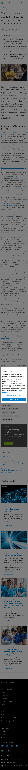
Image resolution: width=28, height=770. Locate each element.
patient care (11, 218)
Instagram (7, 746)
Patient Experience (7, 419)
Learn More (7, 443)
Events (3, 704)
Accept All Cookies (14, 399)
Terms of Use (4, 759)
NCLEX (16, 416)
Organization (4, 695)
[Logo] (7, 3)
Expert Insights (9, 682)
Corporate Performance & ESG (9, 718)
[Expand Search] (18, 2)
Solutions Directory (6, 709)
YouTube (17, 746)
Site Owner (4, 737)
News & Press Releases (7, 701)
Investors (3, 734)
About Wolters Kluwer (7, 689)
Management (4, 698)
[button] (2, 30)
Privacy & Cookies (15, 759)
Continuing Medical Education (10, 409)
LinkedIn (12, 746)
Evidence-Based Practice (8, 412)
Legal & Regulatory (6, 724)
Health (3, 712)
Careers (3, 731)
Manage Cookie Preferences (14, 395)
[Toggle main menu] (26, 2)
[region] (14, 385)
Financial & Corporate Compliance (10, 721)
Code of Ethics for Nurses (11, 205)
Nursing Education (7, 416)
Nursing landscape (7, 405)
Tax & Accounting (5, 715)
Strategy (3, 692)
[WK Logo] (6, 751)
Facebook (2, 746)
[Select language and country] (22, 2)
